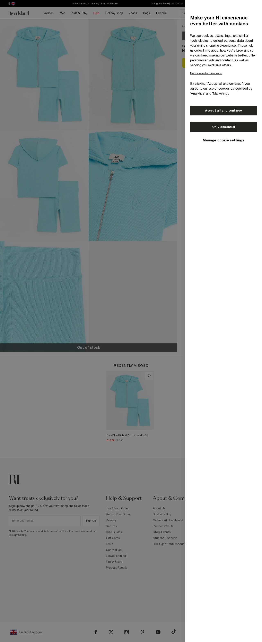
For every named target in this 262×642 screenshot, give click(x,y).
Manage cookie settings (223, 140)
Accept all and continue (223, 110)
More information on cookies (206, 73)
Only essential (223, 127)
